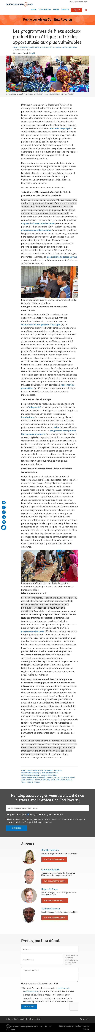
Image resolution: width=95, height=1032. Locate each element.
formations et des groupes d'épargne (40, 324)
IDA (46, 1026)
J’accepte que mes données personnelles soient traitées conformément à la (47, 820)
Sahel (56, 427)
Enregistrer (29, 1007)
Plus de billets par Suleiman (54, 918)
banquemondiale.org (78, 1)
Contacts (65, 9)
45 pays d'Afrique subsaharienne (38, 223)
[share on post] (4, 512)
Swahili (60, 814)
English (32, 53)
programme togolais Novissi (62, 256)
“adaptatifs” (34, 407)
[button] (86, 10)
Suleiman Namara (69, 47)
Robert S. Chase (53, 47)
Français (25, 53)
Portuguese (47, 814)
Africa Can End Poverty (55, 19)
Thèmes (56, 9)
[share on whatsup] (4, 522)
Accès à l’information (18, 1019)
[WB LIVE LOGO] (76, 10)
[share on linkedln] (4, 517)
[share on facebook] (4, 507)
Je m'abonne (16, 828)
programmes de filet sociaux (36, 230)
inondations (27, 417)
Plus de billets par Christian (54, 881)
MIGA (8, 1030)
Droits (8, 1019)
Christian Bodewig (37, 47)
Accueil (33, 9)
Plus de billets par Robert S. (54, 901)
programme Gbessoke (32, 631)
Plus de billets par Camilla (54, 859)
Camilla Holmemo (20, 47)
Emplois (30, 1019)
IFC (50, 1026)
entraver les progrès (61, 128)
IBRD (41, 1026)
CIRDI (13, 1030)
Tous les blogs (45, 9)
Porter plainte (84, 1019)
